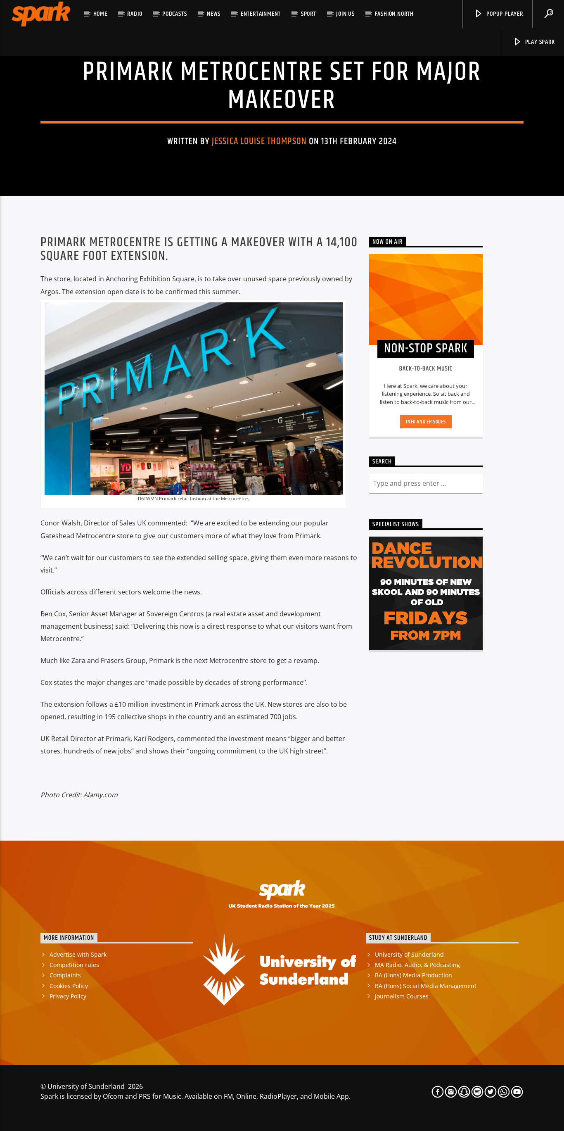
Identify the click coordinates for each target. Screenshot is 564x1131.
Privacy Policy (68, 996)
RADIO (134, 14)
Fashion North (394, 14)
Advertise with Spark (78, 954)
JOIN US (345, 14)
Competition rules (74, 965)
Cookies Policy (69, 986)
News (213, 14)
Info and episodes (426, 422)
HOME (100, 14)
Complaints (65, 975)
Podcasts (174, 14)
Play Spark (539, 42)
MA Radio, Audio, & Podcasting (417, 965)
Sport (308, 14)
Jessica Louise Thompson (259, 141)
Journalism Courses (402, 996)
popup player (504, 14)
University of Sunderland (409, 954)
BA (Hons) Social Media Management (425, 986)
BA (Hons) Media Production (413, 975)
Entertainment (261, 14)
